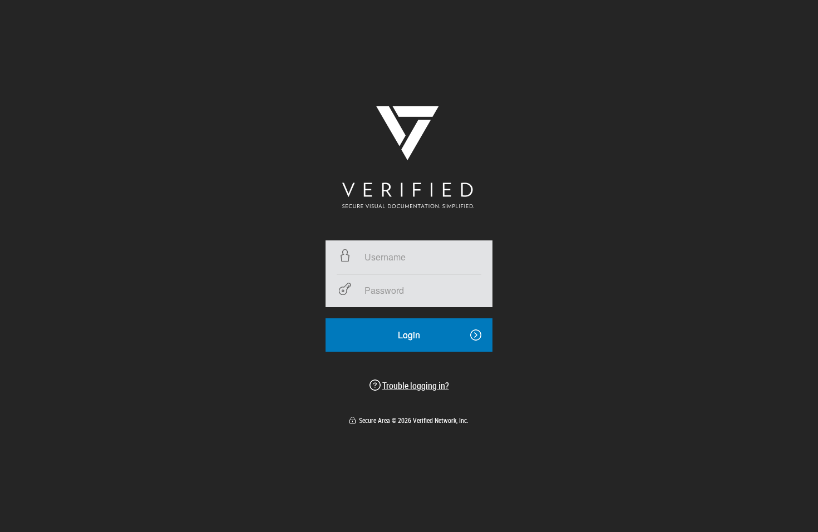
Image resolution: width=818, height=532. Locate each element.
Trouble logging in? (415, 386)
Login (409, 334)
